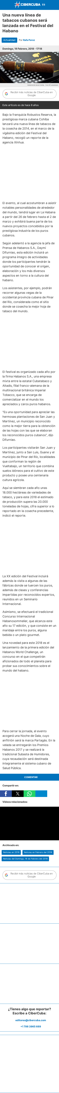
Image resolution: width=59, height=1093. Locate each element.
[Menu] (3, 4)
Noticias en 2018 (11, 852)
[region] (29, 172)
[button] (6, 793)
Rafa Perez (29, 40)
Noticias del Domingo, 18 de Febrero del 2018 (25, 858)
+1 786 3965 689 (30, 1026)
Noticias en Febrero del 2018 (38, 852)
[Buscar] (55, 5)
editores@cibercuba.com (30, 1020)
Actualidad (9, 40)
